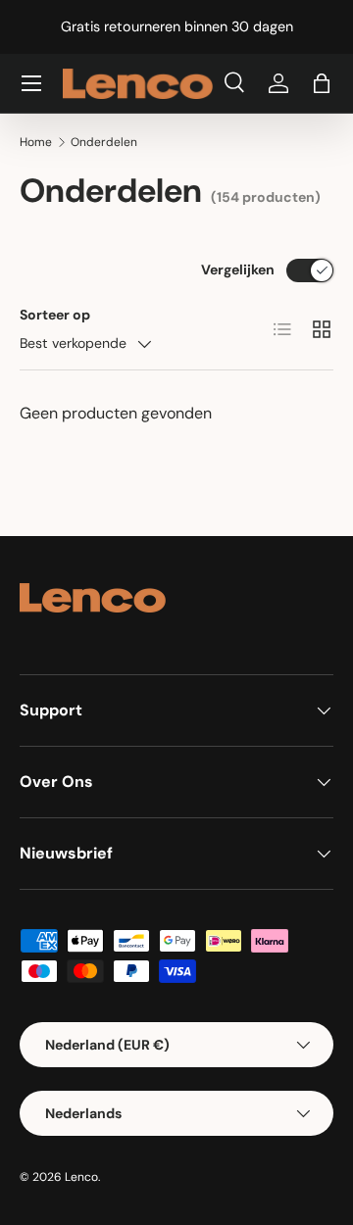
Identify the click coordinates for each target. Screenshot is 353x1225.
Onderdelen (104, 142)
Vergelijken (238, 269)
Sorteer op (55, 314)
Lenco (81, 1177)
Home (36, 142)
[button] (321, 83)
